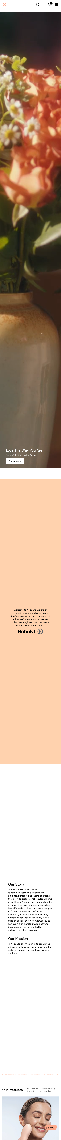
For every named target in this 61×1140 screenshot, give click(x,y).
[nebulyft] (12, 4)
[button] (38, 4)
